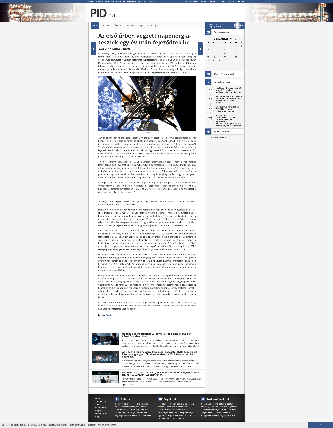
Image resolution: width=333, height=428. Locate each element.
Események (100, 407)
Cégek (98, 410)
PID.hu (212, 1)
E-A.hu (222, 1)
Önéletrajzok (101, 413)
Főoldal (98, 398)
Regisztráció (101, 416)
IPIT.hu (241, 1)
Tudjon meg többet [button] (107, 424)
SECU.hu (231, 1)
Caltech (147, 132)
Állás (97, 404)
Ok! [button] (320, 424)
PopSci (109, 315)
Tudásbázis (100, 401)
